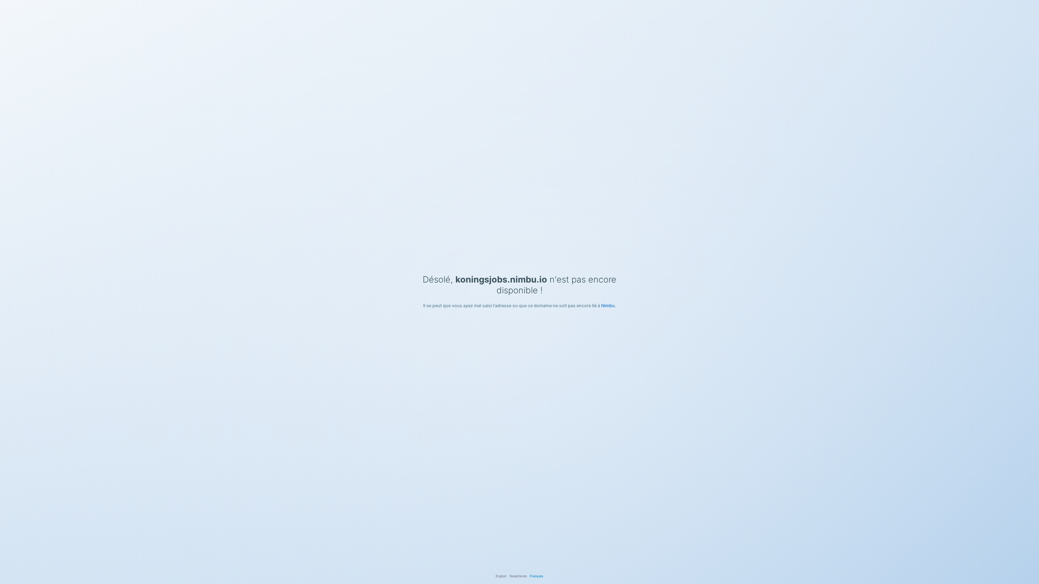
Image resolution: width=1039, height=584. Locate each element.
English (501, 576)
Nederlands (518, 576)
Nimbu (608, 305)
